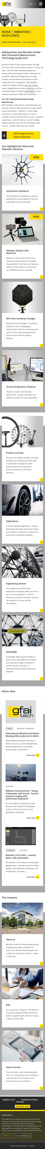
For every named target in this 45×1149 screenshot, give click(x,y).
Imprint (32, 1146)
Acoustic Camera (31, 85)
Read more (31, 755)
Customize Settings (22, 1136)
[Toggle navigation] (40, 4)
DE (35, 4)
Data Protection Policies (32, 1130)
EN (31, 4)
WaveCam (31, 88)
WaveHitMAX (29, 91)
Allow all (7, 1136)
